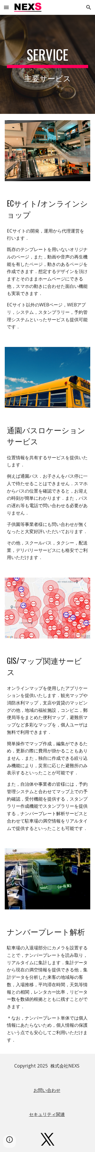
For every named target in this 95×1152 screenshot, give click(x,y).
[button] (6, 7)
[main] (47, 64)
